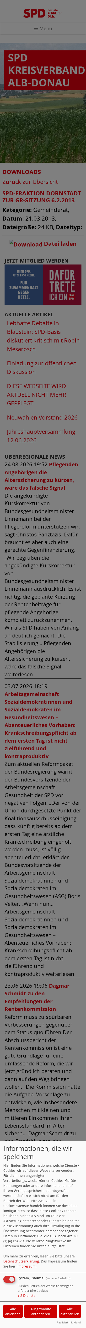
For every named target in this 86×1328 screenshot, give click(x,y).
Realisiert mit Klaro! (69, 1322)
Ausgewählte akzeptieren (41, 1311)
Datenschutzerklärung (21, 1261)
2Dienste (26, 1295)
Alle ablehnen (13, 1311)
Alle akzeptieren (69, 1311)
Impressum (26, 1266)
